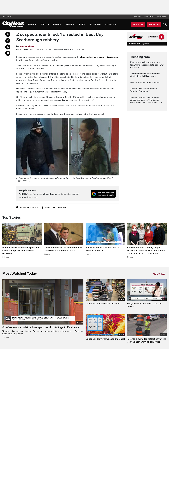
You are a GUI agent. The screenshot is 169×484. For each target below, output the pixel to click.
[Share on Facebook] (7, 40)
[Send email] (7, 53)
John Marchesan (27, 46)
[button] (137, 17)
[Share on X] (7, 34)
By (25, 46)
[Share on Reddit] (7, 46)
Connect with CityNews (139, 43)
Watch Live (138, 24)
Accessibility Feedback (55, 207)
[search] (165, 24)
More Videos (159, 274)
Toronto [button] (6, 17)
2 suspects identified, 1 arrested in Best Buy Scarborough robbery (60, 37)
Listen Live (154, 24)
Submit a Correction (28, 207)
